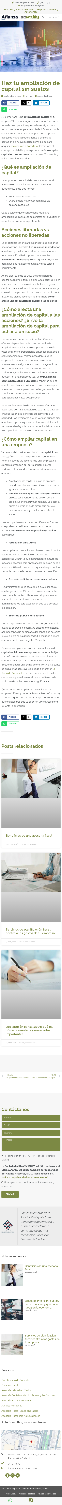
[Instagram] (12, 1475)
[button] (10, 102)
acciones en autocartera (24, 146)
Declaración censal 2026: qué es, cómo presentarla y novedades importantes (29, 1030)
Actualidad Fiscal (44, 96)
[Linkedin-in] (17, 1475)
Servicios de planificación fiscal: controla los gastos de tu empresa (30, 931)
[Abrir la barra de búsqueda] (43, 17)
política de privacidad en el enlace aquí (24, 1177)
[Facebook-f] (7, 1475)
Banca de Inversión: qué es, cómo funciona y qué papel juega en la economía (42, 1304)
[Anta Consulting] (20, 17)
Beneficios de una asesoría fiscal (29, 835)
